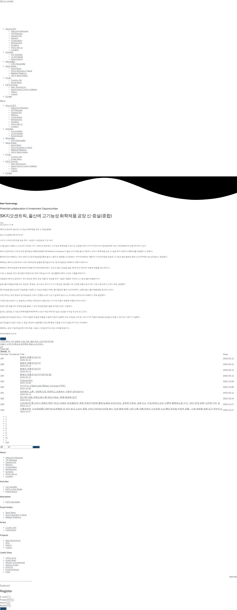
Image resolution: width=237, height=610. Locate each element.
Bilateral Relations (19, 73)
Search (36, 447)
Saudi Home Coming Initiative (24, 89)
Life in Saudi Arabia (19, 75)
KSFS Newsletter (18, 64)
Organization (16, 40)
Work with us (16, 47)
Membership (16, 43)
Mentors (14, 38)
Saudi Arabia (10, 66)
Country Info (16, 80)
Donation (15, 45)
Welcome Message (19, 31)
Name (3, 603)
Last (7, 442)
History (14, 92)
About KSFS (10, 29)
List (1, 347)
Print (3, 339)
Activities (9, 52)
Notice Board (17, 59)
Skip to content (6, 1)
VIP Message (16, 33)
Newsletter (10, 61)
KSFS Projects (11, 85)
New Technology (18, 87)
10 (6, 437)
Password (5, 600)
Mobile (3, 605)
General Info (16, 36)
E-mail (3, 597)
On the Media (17, 57)
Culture (14, 94)
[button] (118, 101)
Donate (8, 96)
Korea (8, 78)
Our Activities (16, 54)
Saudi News (16, 68)
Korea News (16, 82)
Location (15, 50)
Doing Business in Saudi (21, 71)
